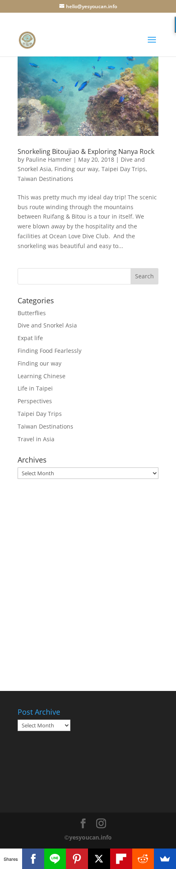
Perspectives (35, 401)
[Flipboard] (121, 859)
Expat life (30, 338)
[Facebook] (33, 859)
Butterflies (32, 313)
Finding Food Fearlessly (49, 350)
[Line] (55, 859)
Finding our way (76, 169)
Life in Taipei (35, 388)
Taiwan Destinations (45, 179)
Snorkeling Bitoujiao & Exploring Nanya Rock (86, 151)
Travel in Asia (36, 439)
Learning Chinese (41, 376)
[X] (99, 859)
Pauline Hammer (49, 159)
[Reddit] (143, 859)
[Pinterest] (77, 859)
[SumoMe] (165, 859)
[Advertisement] (88, 579)
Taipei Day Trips (124, 169)
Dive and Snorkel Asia (47, 325)
